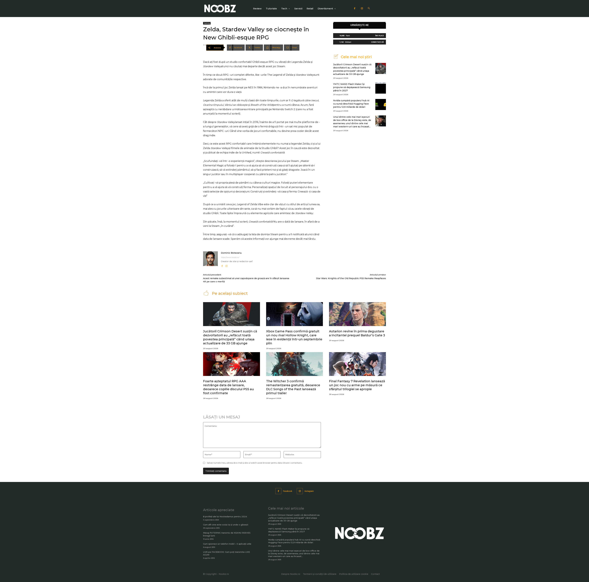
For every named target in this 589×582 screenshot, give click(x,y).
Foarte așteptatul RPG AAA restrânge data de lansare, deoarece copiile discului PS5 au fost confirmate (228, 387)
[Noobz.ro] (220, 8)
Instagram (309, 491)
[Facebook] (355, 9)
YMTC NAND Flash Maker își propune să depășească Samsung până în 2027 (351, 87)
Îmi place (379, 35)
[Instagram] (362, 9)
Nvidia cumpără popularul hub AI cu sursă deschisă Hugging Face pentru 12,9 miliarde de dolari (351, 103)
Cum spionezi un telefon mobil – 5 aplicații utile (227, 544)
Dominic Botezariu (231, 252)
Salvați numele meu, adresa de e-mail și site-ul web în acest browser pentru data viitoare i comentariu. (254, 463)
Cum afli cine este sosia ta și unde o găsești (225, 524)
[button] (369, 8)
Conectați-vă (377, 42)
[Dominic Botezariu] (210, 259)
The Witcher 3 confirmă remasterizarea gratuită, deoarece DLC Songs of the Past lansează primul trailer (293, 387)
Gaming (207, 23)
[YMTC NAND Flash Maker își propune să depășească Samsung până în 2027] (380, 88)
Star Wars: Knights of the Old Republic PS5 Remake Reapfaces (351, 278)
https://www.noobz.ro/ (230, 257)
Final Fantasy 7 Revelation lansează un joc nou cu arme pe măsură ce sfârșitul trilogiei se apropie (357, 385)
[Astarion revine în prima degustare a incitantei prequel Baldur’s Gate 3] (357, 314)
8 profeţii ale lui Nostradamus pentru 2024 (225, 516)
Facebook (287, 491)
